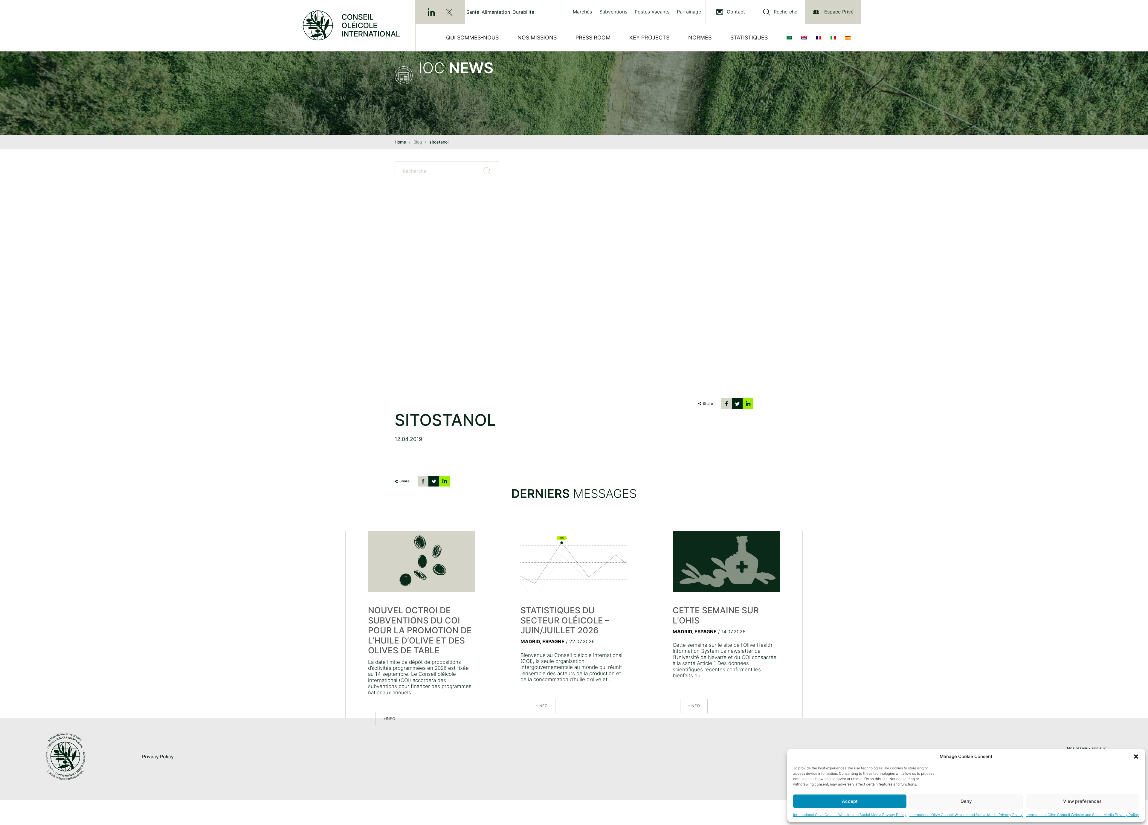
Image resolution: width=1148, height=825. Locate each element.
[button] (1136, 757)
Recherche (785, 12)
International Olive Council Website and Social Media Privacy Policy (849, 814)
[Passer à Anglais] (805, 38)
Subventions (613, 12)
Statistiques (749, 37)
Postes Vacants (652, 12)
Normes (700, 37)
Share (708, 403)
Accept (850, 801)
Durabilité (523, 12)
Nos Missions (537, 37)
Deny (966, 801)
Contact (736, 12)
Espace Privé (839, 12)
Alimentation (496, 12)
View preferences (1082, 801)
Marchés (582, 12)
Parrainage (689, 12)
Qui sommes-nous (472, 37)
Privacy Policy (158, 757)
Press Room (592, 37)
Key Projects (649, 37)
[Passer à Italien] (834, 38)
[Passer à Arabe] (790, 38)
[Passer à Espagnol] (849, 38)
